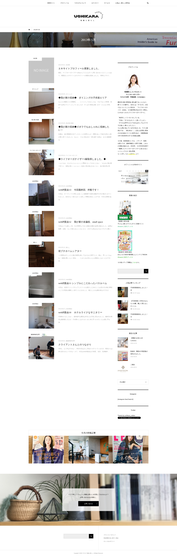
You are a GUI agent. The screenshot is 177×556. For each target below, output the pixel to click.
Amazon (120, 226)
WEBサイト (51, 3)
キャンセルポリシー (109, 541)
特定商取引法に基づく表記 (111, 538)
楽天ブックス (128, 226)
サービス (107, 3)
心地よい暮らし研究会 (122, 3)
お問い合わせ (88, 503)
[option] (49, 449)
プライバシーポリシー (110, 535)
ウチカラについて (80, 3)
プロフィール (64, 3)
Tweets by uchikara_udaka (126, 415)
